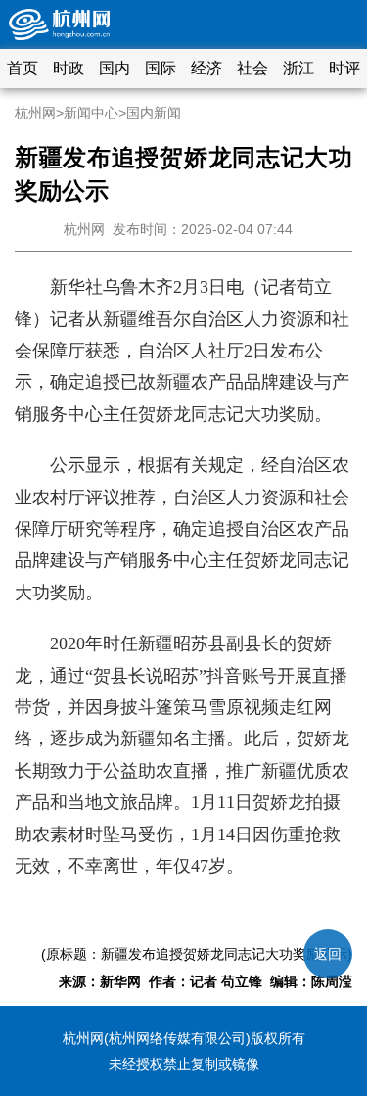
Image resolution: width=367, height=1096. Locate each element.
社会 (252, 68)
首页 (22, 68)
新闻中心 (91, 112)
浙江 (298, 68)
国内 (114, 68)
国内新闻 (153, 112)
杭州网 (35, 112)
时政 (68, 68)
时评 (344, 68)
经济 (206, 68)
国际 (160, 68)
